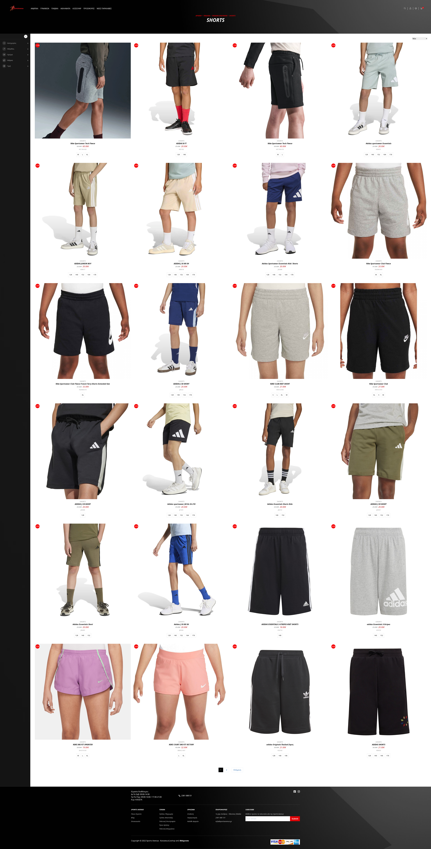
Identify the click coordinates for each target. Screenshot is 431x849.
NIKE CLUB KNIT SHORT (280, 384)
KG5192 (181, 149)
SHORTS (83, 141)
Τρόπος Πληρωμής (166, 814)
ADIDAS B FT (181, 143)
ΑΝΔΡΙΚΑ (34, 8)
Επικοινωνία (135, 821)
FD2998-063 (378, 269)
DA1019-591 (83, 750)
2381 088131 (186, 795)
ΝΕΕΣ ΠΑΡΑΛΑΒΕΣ (104, 8)
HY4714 (280, 630)
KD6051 (378, 149)
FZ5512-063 (280, 390)
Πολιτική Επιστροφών (167, 821)
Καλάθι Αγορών (193, 821)
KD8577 (82, 269)
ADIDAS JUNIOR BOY (82, 263)
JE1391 (181, 510)
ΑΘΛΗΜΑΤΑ (65, 8)
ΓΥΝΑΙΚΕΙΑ (44, 8)
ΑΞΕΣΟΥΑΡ (77, 8)
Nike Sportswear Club (378, 384)
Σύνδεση (190, 814)
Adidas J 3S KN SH (181, 624)
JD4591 (378, 510)
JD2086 (280, 269)
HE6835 (378, 750)
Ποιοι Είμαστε (136, 814)
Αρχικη (199, 15)
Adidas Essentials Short (83, 624)
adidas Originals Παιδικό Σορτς (279, 744)
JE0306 (181, 630)
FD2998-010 (83, 390)
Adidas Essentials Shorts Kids (280, 504)
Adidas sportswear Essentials (378, 143)
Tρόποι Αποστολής (166, 817)
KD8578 (181, 269)
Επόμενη (237, 770)
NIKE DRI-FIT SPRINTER (83, 744)
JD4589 (83, 510)
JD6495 (83, 630)
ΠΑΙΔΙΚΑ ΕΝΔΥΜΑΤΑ (219, 15)
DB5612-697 (181, 750)
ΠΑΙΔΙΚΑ (54, 8)
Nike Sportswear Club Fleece (378, 263)
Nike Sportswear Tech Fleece (82, 143)
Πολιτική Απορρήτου (167, 829)
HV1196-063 (83, 149)
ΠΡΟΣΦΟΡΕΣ (89, 8)
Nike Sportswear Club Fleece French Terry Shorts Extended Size (83, 384)
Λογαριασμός (192, 817)
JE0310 (280, 510)
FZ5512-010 (378, 390)
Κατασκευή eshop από (174, 840)
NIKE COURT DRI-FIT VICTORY (181, 744)
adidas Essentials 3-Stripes (378, 624)
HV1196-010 (280, 149)
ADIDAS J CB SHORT (181, 384)
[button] (15, 43)
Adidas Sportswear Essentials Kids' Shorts (280, 263)
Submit (295, 818)
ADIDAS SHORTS (378, 744)
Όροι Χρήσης (164, 825)
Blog (132, 817)
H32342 (280, 750)
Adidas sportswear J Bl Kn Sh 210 (181, 504)
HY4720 (378, 630)
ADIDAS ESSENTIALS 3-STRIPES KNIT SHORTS (280, 624)
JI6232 (181, 390)
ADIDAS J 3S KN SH (181, 263)
